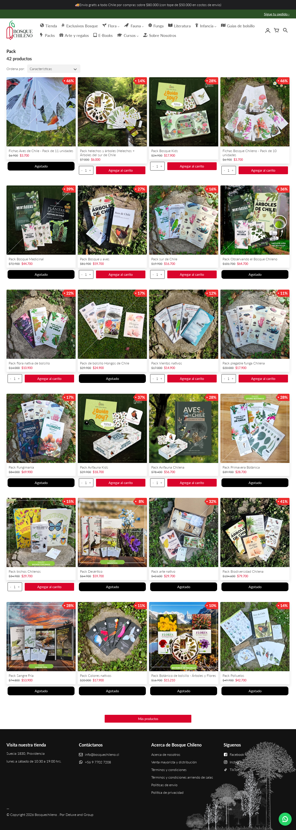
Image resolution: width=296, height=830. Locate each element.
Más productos (148, 719)
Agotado (41, 166)
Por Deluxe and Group (76, 814)
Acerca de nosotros (165, 754)
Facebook (237, 754)
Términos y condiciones (169, 770)
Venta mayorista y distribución (174, 762)
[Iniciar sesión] (267, 30)
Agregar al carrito (121, 170)
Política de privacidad (167, 792)
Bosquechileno (46, 814)
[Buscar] (285, 30)
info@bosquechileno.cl (102, 754)
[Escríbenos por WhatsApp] (285, 819)
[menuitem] (48, 25)
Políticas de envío (164, 785)
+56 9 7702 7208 (98, 762)
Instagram (237, 762)
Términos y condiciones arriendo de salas (182, 777)
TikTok (234, 770)
